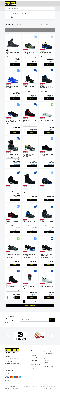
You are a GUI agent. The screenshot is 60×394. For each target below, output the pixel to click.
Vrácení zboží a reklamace (35, 361)
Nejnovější (35, 24)
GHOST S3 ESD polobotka (46, 286)
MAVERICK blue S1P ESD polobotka (12, 87)
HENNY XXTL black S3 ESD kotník (12, 287)
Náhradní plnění (48, 356)
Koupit (17, 297)
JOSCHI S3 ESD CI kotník (12, 154)
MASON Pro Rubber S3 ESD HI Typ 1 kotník (46, 222)
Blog (32, 368)
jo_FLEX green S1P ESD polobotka (28, 53)
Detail (14, 64)
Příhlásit (52, 319)
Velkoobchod (48, 358)
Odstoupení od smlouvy (35, 365)
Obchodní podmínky (47, 361)
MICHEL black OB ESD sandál (13, 254)
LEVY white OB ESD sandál (46, 120)
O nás (32, 353)
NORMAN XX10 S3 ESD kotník (11, 188)
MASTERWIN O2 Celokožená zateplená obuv (12, 53)
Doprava (33, 355)
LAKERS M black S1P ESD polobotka (12, 222)
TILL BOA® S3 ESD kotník (29, 286)
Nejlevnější (18, 24)
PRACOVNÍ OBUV (15, 13)
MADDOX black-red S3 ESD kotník (29, 121)
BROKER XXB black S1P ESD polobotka (46, 155)
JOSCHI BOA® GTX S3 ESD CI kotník (29, 188)
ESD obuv (24, 13)
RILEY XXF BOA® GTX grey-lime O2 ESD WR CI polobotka (29, 155)
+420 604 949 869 (10, 361)
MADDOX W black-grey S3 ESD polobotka (46, 255)
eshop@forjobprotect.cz (12, 363)
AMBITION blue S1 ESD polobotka (45, 188)
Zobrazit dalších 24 (30, 305)
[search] (6, 8)
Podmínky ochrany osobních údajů (49, 365)
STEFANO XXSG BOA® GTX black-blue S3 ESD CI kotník (46, 87)
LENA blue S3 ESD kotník (29, 221)
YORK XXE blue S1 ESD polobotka (45, 53)
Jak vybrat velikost (36, 357)
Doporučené (9, 24)
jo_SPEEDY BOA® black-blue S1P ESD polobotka (13, 121)
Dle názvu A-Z (45, 24)
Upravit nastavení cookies (30, 386)
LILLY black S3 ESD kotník (29, 86)
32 (36, 301)
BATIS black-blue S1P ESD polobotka (29, 255)
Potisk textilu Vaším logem (48, 352)
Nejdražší (27, 24)
